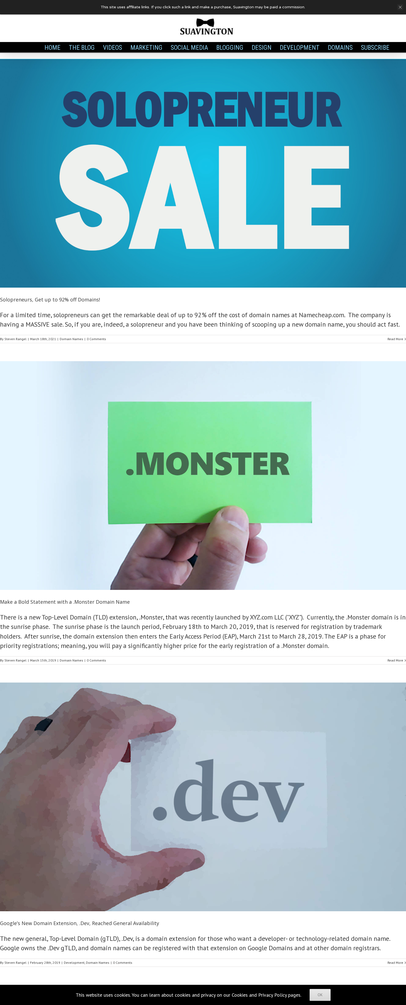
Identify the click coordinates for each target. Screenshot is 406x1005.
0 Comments (96, 339)
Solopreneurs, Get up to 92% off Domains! (50, 299)
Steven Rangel (15, 339)
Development (74, 962)
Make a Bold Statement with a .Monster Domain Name (65, 601)
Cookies (240, 995)
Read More (395, 339)
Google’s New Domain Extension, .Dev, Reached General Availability (79, 923)
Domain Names (71, 339)
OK (320, 994)
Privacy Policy (272, 995)
